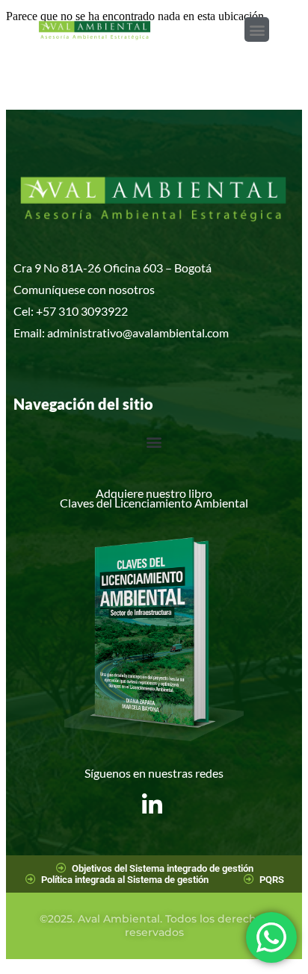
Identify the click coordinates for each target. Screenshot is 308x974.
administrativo (85, 332)
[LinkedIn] (152, 793)
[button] (256, 29)
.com (217, 332)
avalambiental (168, 332)
